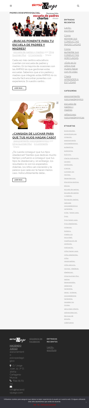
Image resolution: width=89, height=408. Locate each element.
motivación (68, 247)
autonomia (68, 151)
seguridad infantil (71, 309)
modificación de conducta (70, 242)
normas (67, 269)
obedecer (75, 269)
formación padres (71, 199)
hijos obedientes (70, 224)
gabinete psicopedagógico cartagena (71, 206)
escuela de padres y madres (28, 52)
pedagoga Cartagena (68, 287)
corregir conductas (68, 163)
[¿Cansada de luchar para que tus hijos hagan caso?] (35, 115)
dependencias (69, 178)
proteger (73, 292)
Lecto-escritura (51, 349)
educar (67, 186)
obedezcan (68, 272)
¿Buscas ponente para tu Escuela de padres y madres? (33, 44)
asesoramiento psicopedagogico (71, 142)
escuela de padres (71, 189)
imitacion (68, 227)
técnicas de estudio (68, 317)
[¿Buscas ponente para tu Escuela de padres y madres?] (35, 24)
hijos (66, 216)
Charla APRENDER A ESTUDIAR (71, 79)
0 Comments (35, 55)
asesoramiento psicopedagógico (31, 141)
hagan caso (74, 212)
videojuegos (69, 323)
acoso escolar (69, 131)
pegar (66, 292)
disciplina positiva (71, 182)
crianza (67, 168)
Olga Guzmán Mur (22, 144)
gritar (66, 212)
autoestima (68, 147)
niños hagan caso (71, 251)
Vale (34, 404)
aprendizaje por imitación (70, 135)
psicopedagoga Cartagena (70, 297)
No (38, 404)
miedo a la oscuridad (68, 236)
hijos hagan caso (70, 220)
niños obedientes (71, 255)
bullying (67, 154)
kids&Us (67, 231)
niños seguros (69, 265)
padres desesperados (69, 281)
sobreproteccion (70, 312)
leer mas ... (19, 88)
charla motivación (71, 158)
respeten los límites (69, 303)
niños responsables (69, 259)
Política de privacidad (48, 404)
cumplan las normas (69, 173)
